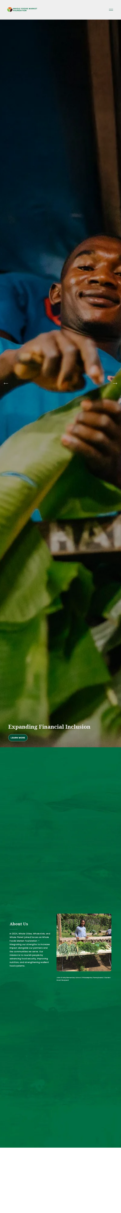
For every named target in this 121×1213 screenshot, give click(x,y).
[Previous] (5, 383)
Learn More (18, 737)
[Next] (115, 383)
